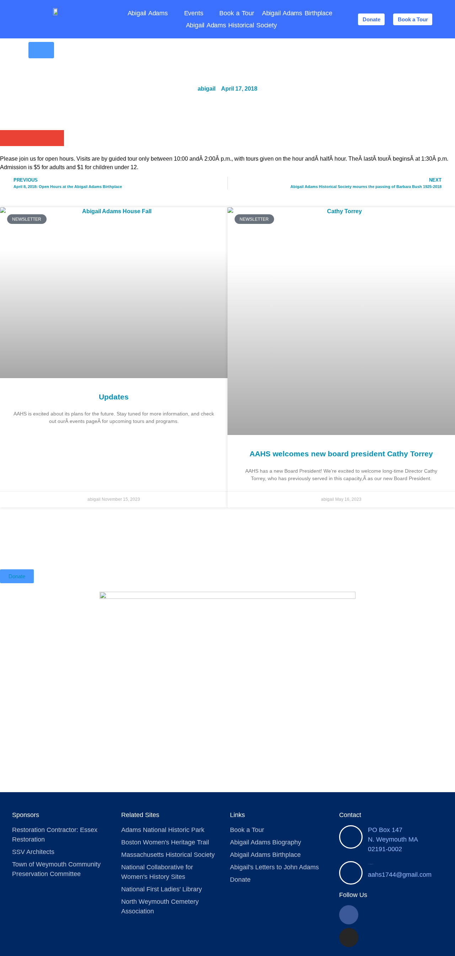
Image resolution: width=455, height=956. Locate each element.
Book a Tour (236, 13)
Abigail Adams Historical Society (231, 25)
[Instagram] (348, 937)
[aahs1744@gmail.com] (351, 873)
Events (193, 13)
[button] (8, 138)
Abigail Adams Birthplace (297, 13)
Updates (114, 397)
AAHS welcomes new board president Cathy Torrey (341, 454)
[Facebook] (348, 914)
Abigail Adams (148, 13)
